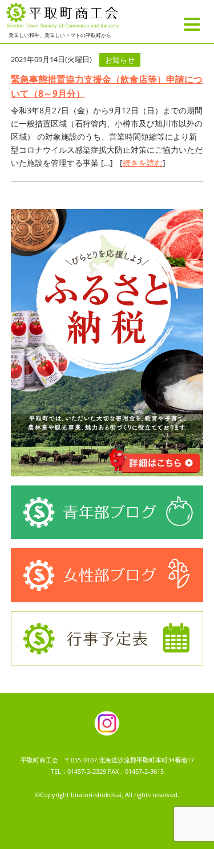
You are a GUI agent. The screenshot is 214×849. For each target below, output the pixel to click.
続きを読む (143, 162)
